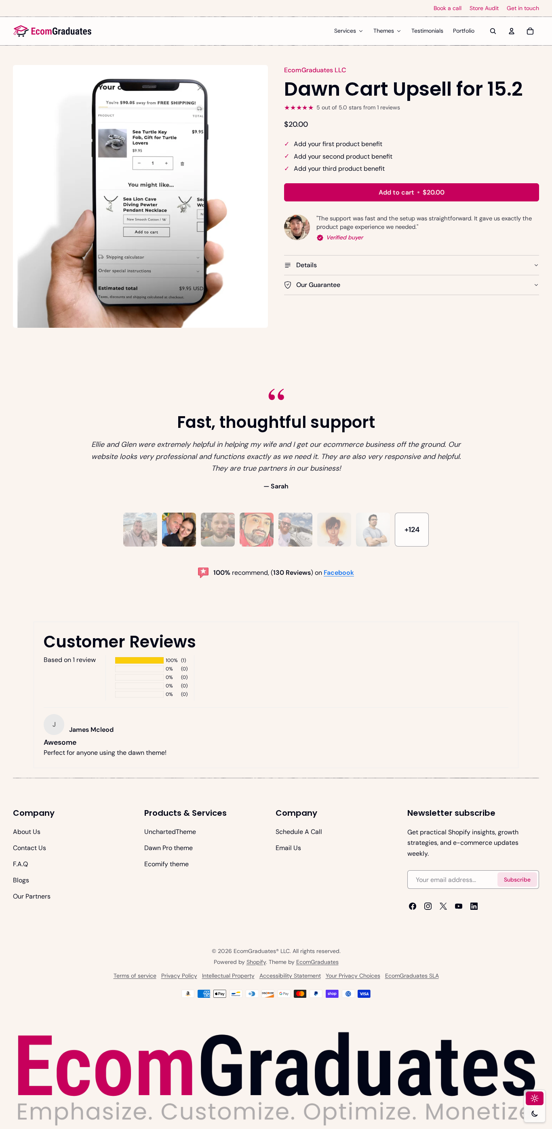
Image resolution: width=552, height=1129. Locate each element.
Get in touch (523, 8)
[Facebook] (412, 906)
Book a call (447, 8)
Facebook (339, 572)
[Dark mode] (535, 1114)
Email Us (288, 848)
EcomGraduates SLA (412, 975)
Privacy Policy (179, 975)
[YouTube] (458, 906)
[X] (443, 906)
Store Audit (484, 8)
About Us (26, 831)
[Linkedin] (474, 906)
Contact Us (29, 848)
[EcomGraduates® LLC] (52, 31)
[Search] (493, 31)
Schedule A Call (299, 831)
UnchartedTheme (170, 831)
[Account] (511, 31)
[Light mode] (535, 1098)
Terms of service (135, 975)
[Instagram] (428, 906)
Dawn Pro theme (168, 848)
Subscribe (517, 879)
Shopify (256, 962)
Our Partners (32, 896)
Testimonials (427, 30)
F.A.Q (20, 864)
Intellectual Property (228, 975)
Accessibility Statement (290, 975)
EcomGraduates (317, 962)
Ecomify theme (166, 864)
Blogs (21, 880)
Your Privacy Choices (353, 975)
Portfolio (463, 30)
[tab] (140, 530)
